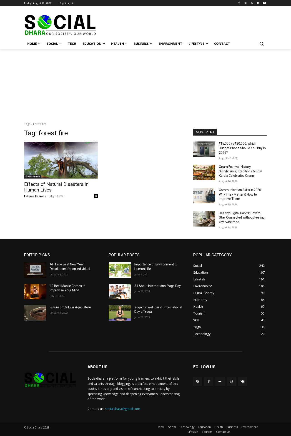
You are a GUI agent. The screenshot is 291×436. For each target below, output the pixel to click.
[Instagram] (245, 3)
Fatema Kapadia (35, 196)
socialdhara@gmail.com (122, 408)
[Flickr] (220, 381)
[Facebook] (239, 3)
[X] (251, 3)
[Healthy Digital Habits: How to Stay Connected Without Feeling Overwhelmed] (204, 219)
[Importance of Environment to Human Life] (120, 270)
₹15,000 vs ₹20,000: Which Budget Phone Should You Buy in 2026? (242, 148)
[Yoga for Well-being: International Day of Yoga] (120, 313)
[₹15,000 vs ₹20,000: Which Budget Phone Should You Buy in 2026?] (204, 149)
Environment (32, 176)
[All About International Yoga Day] (120, 291)
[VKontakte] (242, 381)
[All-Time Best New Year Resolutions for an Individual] (35, 270)
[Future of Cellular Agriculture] (35, 313)
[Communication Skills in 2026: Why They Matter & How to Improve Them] (204, 195)
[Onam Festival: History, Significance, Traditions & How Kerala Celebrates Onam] (204, 172)
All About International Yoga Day (157, 286)
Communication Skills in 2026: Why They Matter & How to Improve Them (240, 194)
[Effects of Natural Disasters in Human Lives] (61, 160)
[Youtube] (264, 3)
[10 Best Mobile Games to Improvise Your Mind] (35, 291)
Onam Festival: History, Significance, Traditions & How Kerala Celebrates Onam (240, 171)
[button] (261, 43)
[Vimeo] (258, 3)
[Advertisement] (145, 83)
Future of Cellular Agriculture (70, 307)
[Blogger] (197, 381)
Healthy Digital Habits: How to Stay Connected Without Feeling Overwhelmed (242, 217)
